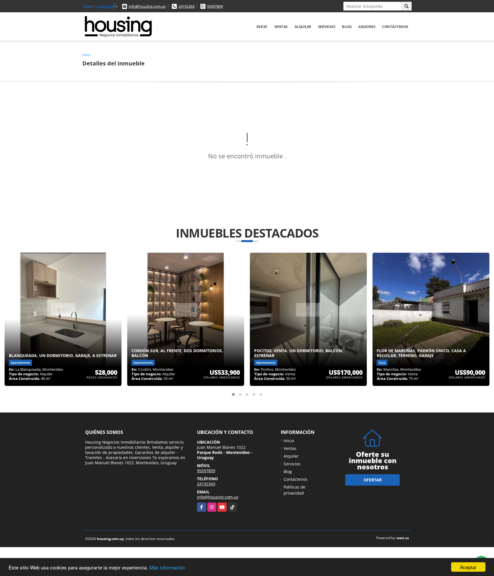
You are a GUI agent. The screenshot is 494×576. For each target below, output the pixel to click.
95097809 (215, 6)
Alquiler (302, 26)
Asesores (366, 26)
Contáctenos (395, 26)
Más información (167, 567)
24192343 (186, 6)
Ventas (281, 26)
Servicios (326, 26)
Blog (346, 26)
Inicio (261, 26)
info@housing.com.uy (147, 6)
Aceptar (468, 567)
